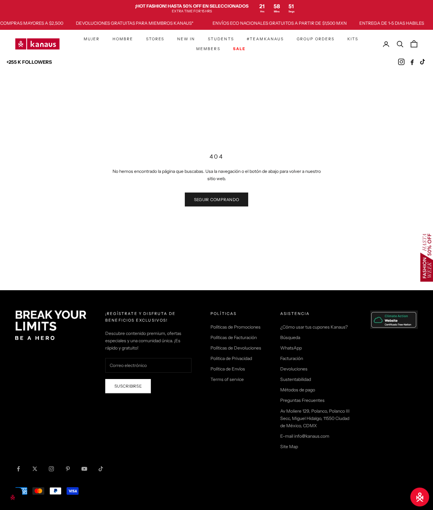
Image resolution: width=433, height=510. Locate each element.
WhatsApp (291, 348)
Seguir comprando (216, 199)
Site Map (289, 446)
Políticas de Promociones (235, 327)
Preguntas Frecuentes (302, 400)
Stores (155, 38)
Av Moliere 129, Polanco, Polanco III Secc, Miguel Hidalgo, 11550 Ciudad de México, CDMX (315, 418)
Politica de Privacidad (231, 358)
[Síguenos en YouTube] (84, 469)
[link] (216, 8)
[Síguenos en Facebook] (18, 469)
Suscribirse (128, 386)
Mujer (92, 38)
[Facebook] (412, 62)
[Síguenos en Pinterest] (68, 469)
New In (186, 38)
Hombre (123, 38)
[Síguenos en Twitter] (35, 469)
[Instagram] (401, 62)
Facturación (291, 358)
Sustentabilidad (295, 379)
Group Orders (316, 38)
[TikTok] (423, 62)
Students (221, 38)
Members (208, 48)
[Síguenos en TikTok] (101, 469)
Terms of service (227, 379)
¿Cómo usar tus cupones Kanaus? (314, 327)
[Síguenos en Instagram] (51, 469)
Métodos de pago (297, 390)
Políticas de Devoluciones (235, 348)
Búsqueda (290, 337)
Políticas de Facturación (233, 337)
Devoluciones (293, 369)
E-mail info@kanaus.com (304, 436)
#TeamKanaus (265, 38)
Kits (353, 38)
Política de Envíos (227, 369)
